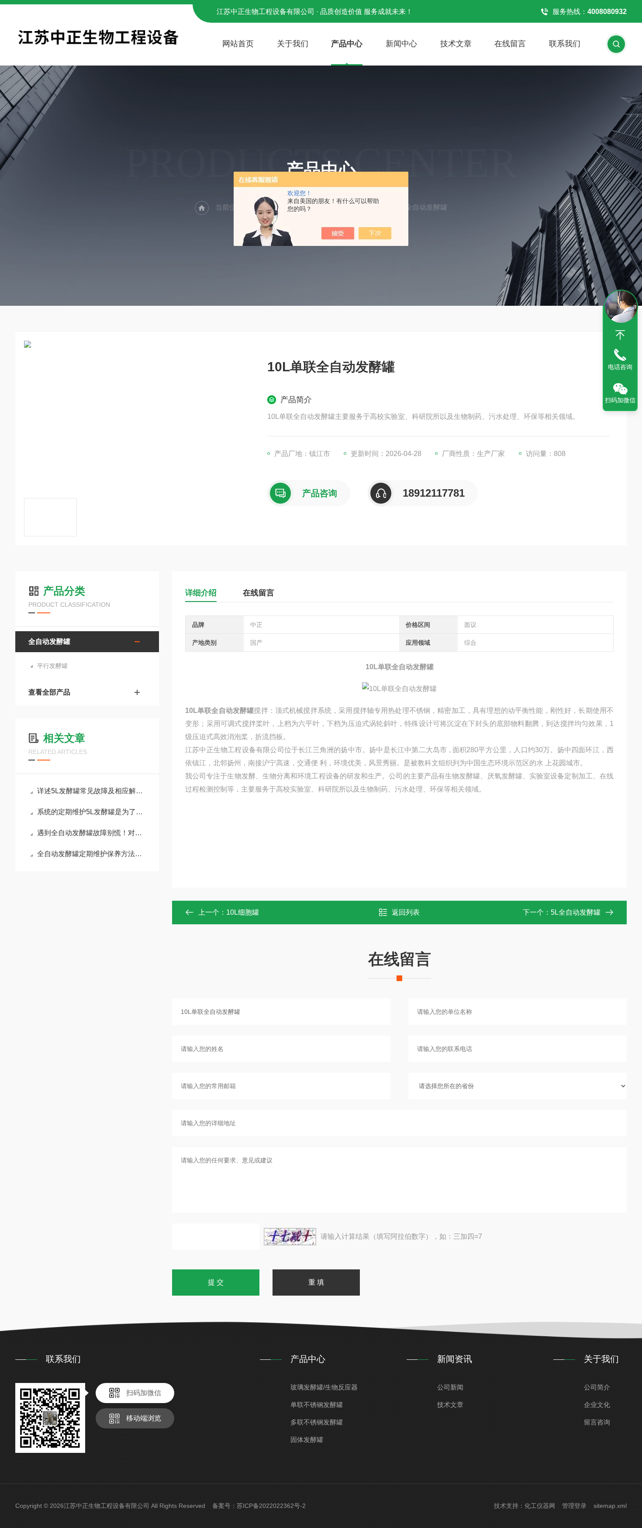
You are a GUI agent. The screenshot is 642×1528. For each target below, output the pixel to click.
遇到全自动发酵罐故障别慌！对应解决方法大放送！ (91, 833)
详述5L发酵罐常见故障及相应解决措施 (91, 791)
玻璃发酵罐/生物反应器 (324, 1387)
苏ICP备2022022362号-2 (271, 1505)
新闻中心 (401, 43)
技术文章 (456, 43)
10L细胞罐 (242, 912)
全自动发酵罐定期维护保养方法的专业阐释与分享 (91, 853)
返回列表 (406, 912)
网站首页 (238, 43)
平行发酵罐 (52, 665)
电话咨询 (620, 366)
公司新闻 (450, 1387)
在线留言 (510, 43)
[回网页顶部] (620, 335)
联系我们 (564, 43)
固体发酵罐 (306, 1439)
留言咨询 (597, 1422)
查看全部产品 (49, 692)
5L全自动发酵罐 (576, 912)
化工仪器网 (540, 1505)
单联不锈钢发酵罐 (316, 1404)
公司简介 (597, 1387)
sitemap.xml (610, 1505)
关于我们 (292, 43)
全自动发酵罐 (49, 641)
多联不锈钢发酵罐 (316, 1422)
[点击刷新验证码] (290, 1236)
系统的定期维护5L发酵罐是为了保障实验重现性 (91, 812)
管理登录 (574, 1505)
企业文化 (597, 1404)
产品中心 (346, 43)
